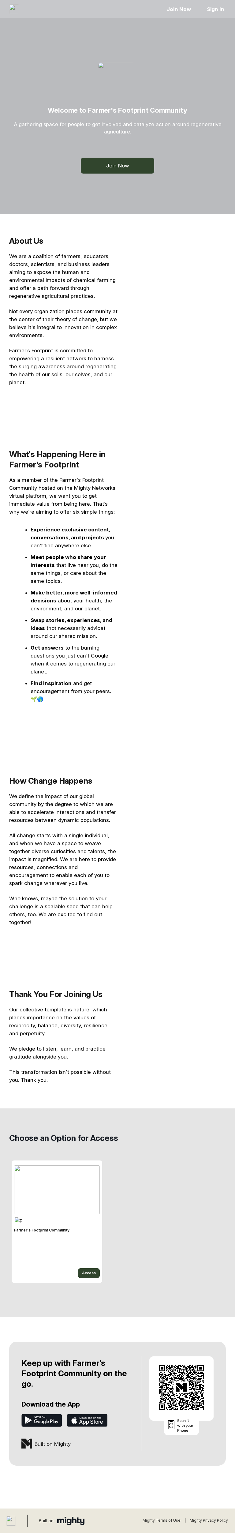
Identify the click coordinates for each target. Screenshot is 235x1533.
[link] (57, 1221)
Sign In (215, 9)
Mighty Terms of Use (162, 1520)
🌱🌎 (37, 699)
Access (89, 1273)
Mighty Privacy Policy (209, 1520)
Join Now (179, 9)
